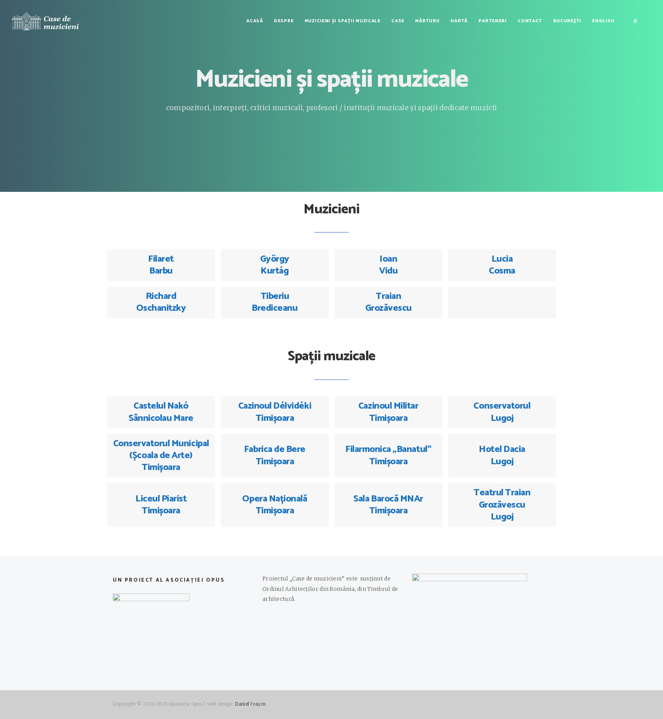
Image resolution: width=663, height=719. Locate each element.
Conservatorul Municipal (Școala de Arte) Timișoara (161, 455)
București (567, 21)
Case (397, 21)
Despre (284, 21)
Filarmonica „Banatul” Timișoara (388, 455)
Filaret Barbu (161, 265)
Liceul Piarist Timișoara (160, 504)
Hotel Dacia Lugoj (502, 455)
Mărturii (427, 21)
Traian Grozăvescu (388, 302)
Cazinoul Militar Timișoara (388, 412)
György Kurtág (274, 265)
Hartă (459, 21)
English (603, 21)
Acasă (254, 21)
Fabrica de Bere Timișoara (274, 455)
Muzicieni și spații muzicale (343, 21)
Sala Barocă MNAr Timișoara (388, 504)
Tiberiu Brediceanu (274, 302)
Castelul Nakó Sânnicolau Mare (161, 412)
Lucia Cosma (502, 265)
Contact (530, 21)
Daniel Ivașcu (250, 704)
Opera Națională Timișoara (274, 504)
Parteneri (492, 21)
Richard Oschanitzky (161, 302)
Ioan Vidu (388, 265)
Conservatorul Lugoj (501, 412)
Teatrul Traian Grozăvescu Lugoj (501, 504)
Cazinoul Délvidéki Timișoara (274, 412)
